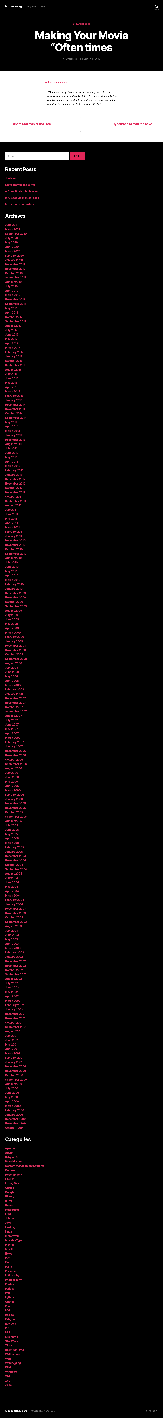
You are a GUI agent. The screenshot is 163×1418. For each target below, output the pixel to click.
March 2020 (12, 251)
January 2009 (14, 641)
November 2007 (15, 702)
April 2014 (11, 426)
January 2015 (13, 400)
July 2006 (11, 772)
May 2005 (11, 834)
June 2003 (12, 935)
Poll (7, 1293)
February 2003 (14, 952)
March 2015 (12, 391)
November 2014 (15, 409)
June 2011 (11, 514)
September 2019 (15, 277)
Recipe (9, 1314)
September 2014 (15, 417)
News (8, 1253)
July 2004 (11, 878)
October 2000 (14, 1075)
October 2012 (14, 487)
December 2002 (15, 961)
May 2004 (11, 886)
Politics (10, 1288)
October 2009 (14, 601)
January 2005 (14, 851)
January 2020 (14, 260)
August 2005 (13, 821)
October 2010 (14, 549)
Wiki (8, 1367)
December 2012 (15, 479)
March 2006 (13, 790)
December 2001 (15, 1013)
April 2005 (12, 838)
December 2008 (15, 645)
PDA (7, 1257)
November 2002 (15, 965)
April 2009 (12, 628)
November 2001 (15, 1018)
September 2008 (16, 658)
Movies (9, 1244)
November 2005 (15, 807)
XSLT (8, 1380)
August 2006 (13, 768)
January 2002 (14, 1009)
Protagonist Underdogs (20, 204)
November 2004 (15, 860)
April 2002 (12, 996)
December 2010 (15, 540)
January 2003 (14, 957)
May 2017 (11, 338)
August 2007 (13, 715)
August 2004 (13, 873)
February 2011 (14, 531)
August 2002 (13, 978)
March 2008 (13, 685)
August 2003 (13, 926)
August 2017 (13, 325)
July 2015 (11, 374)
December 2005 (15, 803)
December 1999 (15, 1119)
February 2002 (14, 1005)
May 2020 (11, 242)
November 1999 (15, 1123)
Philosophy (12, 1275)
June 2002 (12, 987)
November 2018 (15, 299)
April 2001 (11, 1048)
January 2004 (14, 904)
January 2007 (14, 746)
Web (8, 1358)
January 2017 (13, 356)
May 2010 (11, 571)
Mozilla (9, 1249)
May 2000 (11, 1097)
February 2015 (14, 396)
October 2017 (14, 317)
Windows (11, 1371)
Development (13, 1174)
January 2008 (14, 694)
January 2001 (14, 1062)
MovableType (13, 1240)
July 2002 (11, 983)
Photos (9, 1284)
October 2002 (14, 970)
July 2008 (11, 667)
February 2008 (14, 689)
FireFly (9, 1179)
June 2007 (12, 724)
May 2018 (11, 308)
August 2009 (13, 610)
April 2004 (12, 891)
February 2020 (14, 255)
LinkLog (10, 1227)
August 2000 (13, 1084)
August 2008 (13, 663)
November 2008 (15, 650)
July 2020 (11, 238)
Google (9, 1192)
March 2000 (13, 1106)
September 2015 (15, 365)
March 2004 (13, 895)
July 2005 (11, 825)
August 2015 (13, 369)
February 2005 (14, 847)
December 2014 (15, 404)
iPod (8, 1214)
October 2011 (13, 496)
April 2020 (12, 246)
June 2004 (12, 882)
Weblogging (13, 1363)
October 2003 (14, 917)
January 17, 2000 (92, 59)
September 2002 (16, 974)
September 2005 (16, 816)
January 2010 (14, 588)
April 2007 (12, 733)
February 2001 (14, 1057)
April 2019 (11, 290)
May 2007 (11, 729)
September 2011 (15, 501)
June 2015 (11, 378)
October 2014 (14, 413)
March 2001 (12, 1053)
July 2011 (11, 509)
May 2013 (11, 457)
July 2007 (11, 720)
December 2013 (15, 439)
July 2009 (11, 615)
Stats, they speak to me (20, 184)
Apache (10, 1148)
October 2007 (14, 707)
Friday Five (12, 1183)
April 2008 (12, 680)
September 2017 (15, 321)
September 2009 (16, 606)
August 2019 (13, 282)
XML (8, 1376)
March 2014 (12, 431)
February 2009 (14, 636)
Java (8, 1222)
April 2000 (12, 1101)
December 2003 (15, 908)
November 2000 (15, 1070)
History (9, 1196)
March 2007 (12, 737)
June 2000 (12, 1092)
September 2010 (15, 553)
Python (9, 1297)
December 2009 (15, 593)
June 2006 (12, 777)
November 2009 (15, 597)
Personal (10, 1271)
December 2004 (15, 856)
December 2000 (15, 1066)
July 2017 (11, 330)
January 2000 (14, 1114)
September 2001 (15, 1027)
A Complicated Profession (21, 191)
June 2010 (12, 566)
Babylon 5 (11, 1157)
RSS (7, 1332)
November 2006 (15, 755)
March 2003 (12, 948)
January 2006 (14, 799)
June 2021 (11, 225)
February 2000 (14, 1110)
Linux (8, 1231)
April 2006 (12, 786)
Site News (11, 1336)
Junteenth (11, 178)
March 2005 (12, 843)
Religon (10, 1319)
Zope (8, 1385)
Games (9, 1187)
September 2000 (16, 1079)
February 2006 (14, 794)
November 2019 (15, 268)
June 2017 (11, 334)
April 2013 (11, 461)
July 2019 (11, 286)
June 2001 (12, 1040)
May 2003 (11, 939)
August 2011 (13, 505)
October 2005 (14, 812)
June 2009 (12, 619)
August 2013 (13, 444)
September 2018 (15, 303)
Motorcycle (12, 1236)
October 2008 (14, 654)
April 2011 (11, 523)
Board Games (13, 1161)
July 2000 (11, 1088)
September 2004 (16, 869)
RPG (7, 1328)
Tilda (8, 1345)
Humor (9, 1205)
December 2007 (15, 698)
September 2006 (16, 764)
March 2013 (12, 466)
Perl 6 (8, 1266)
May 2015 (11, 382)
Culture (10, 1170)
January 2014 (14, 435)
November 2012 (15, 483)
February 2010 (14, 584)
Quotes (9, 1301)
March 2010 (12, 580)
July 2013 (11, 448)
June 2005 (12, 829)
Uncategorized (81, 24)
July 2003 (11, 930)
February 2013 (14, 470)
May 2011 (11, 518)
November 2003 (15, 913)
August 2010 (13, 558)
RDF (7, 1310)
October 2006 (14, 759)
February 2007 (14, 742)
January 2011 (13, 536)
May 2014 (11, 422)
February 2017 (14, 352)
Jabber (9, 1218)
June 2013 (11, 452)
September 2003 (16, 921)
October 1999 (14, 1127)
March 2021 (12, 229)
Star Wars (11, 1341)
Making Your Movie (56, 82)
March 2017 (12, 347)
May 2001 (11, 1044)
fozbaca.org (13, 6)
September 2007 (16, 711)
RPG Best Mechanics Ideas (22, 197)
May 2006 (11, 781)
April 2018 (11, 312)
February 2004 (14, 899)
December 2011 (15, 492)
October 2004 (14, 864)
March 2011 (12, 527)
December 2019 (15, 264)
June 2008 (12, 672)
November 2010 (15, 545)
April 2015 (11, 387)
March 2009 (13, 632)
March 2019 (12, 295)
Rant (8, 1306)
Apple (9, 1152)
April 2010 (11, 575)
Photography (13, 1279)
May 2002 (11, 992)
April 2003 (12, 943)
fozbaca (73, 59)
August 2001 (13, 1031)
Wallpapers (12, 1354)
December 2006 (15, 750)
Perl (7, 1262)
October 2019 (14, 273)
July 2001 (11, 1035)
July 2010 (11, 562)
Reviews (10, 1323)
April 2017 (11, 343)
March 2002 (12, 1000)
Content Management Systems (24, 1165)
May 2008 (11, 676)
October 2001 (14, 1022)
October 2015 (14, 360)
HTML (9, 1201)
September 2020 (16, 233)
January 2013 (13, 474)
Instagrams (12, 1209)
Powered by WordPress (42, 1410)
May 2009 (11, 623)
